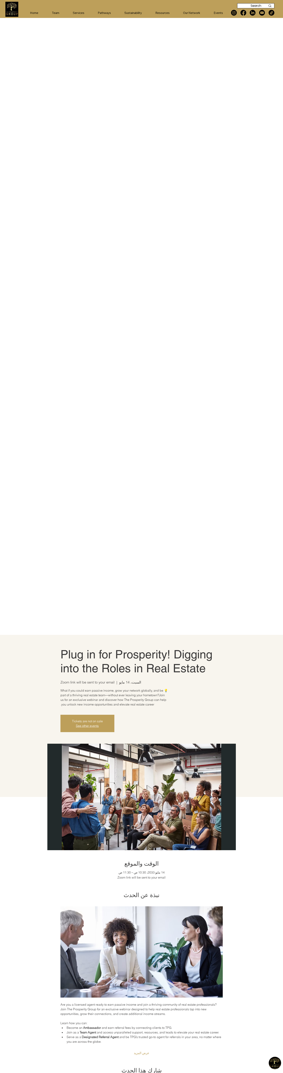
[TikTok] (271, 13)
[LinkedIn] (252, 13)
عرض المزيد (141, 1053)
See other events (87, 726)
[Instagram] (234, 13)
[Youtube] (262, 13)
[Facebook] (243, 13)
